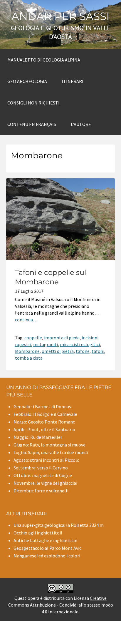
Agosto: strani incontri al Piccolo (47, 460)
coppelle (33, 338)
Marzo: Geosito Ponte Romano (44, 422)
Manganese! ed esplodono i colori (47, 556)
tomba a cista (29, 358)
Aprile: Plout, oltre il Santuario (44, 429)
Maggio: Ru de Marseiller (38, 437)
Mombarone (27, 351)
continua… (26, 320)
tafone (83, 351)
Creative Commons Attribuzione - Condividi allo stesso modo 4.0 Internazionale (60, 605)
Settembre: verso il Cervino (41, 468)
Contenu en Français (31, 124)
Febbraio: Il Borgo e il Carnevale (45, 414)
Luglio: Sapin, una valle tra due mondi (51, 452)
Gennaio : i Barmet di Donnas (42, 406)
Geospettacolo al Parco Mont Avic (47, 548)
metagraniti (45, 344)
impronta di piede (62, 338)
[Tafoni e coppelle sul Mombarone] (60, 258)
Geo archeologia (27, 81)
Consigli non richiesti (33, 103)
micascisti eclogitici (80, 344)
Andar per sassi (60, 16)
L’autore (81, 124)
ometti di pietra (58, 351)
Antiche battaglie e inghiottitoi (45, 540)
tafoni (98, 351)
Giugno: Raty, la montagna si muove (49, 445)
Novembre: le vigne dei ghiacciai (45, 483)
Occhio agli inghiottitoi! (38, 533)
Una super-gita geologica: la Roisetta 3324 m (59, 525)
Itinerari (72, 81)
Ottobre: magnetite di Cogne (43, 475)
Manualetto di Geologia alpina (43, 60)
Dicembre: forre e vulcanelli (41, 491)
